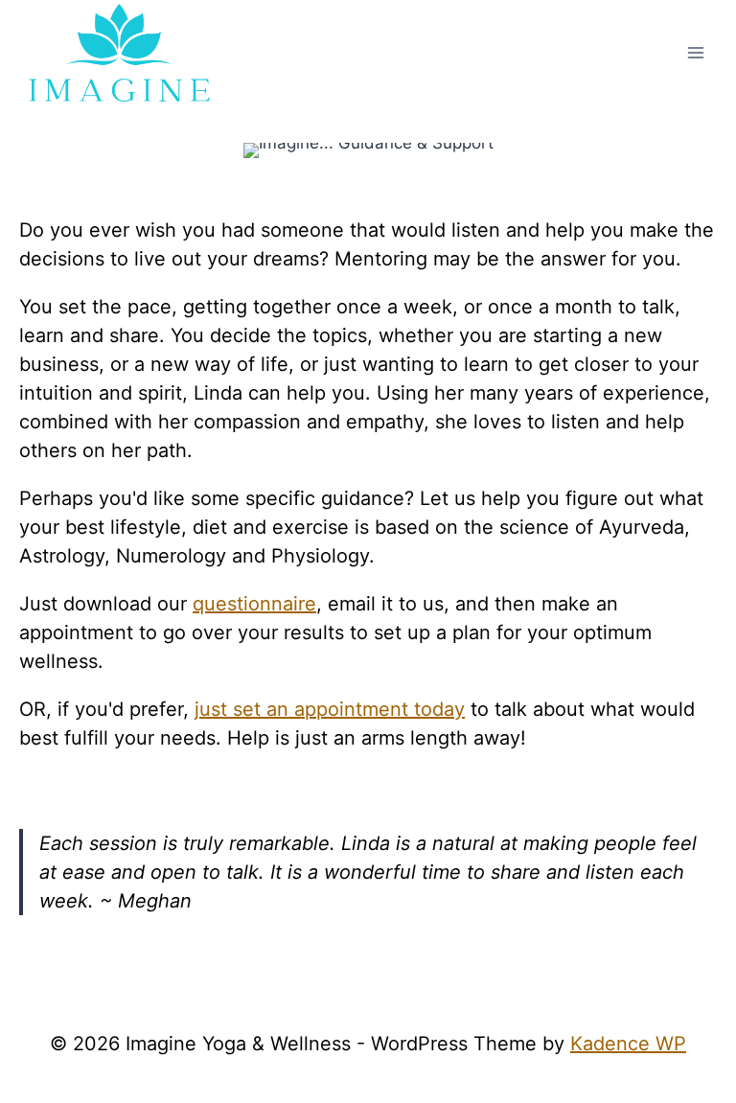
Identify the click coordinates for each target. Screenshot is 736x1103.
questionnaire (254, 603)
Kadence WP (628, 1043)
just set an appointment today (330, 709)
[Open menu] (695, 52)
